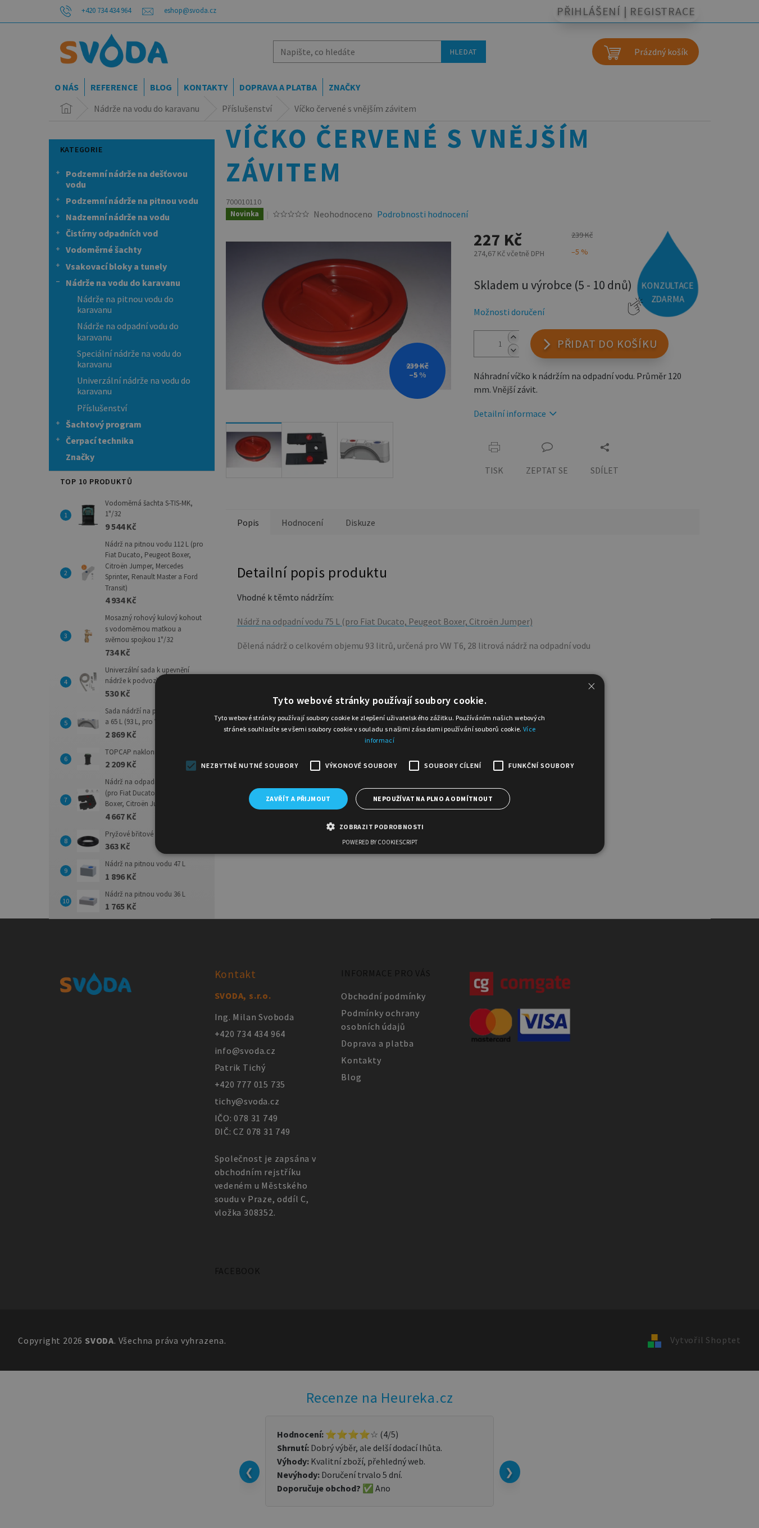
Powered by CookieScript (379, 842)
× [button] (592, 686)
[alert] (379, 764)
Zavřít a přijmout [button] (298, 798)
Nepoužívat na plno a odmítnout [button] (433, 798)
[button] (379, 826)
